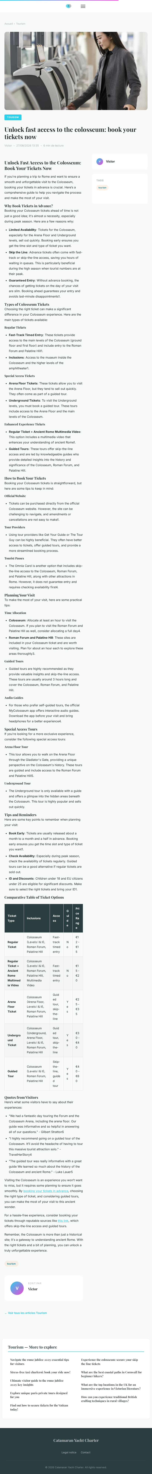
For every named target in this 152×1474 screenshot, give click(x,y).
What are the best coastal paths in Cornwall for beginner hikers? (111, 1374)
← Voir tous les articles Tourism (25, 1313)
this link (63, 1221)
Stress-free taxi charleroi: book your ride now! (40, 1372)
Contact (85, 1452)
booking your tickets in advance (45, 1191)
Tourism (20, 23)
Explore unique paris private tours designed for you (38, 1395)
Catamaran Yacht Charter (76, 1440)
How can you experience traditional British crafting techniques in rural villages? (109, 1399)
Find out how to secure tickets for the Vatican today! (39, 1407)
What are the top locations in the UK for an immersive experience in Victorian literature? (111, 1386)
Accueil (8, 23)
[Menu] (83, 6)
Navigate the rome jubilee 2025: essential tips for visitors (39, 1361)
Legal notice (69, 1452)
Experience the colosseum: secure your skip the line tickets (109, 1361)
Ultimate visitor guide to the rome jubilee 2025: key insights (37, 1382)
